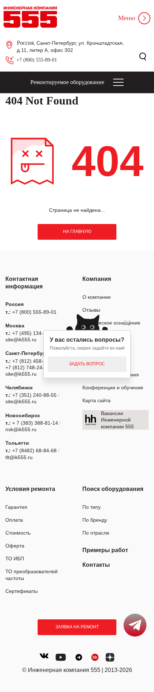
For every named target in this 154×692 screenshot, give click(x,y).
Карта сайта (96, 400)
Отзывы (91, 310)
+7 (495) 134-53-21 (34, 333)
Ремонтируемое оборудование (67, 82)
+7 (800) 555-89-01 (36, 60)
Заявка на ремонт (77, 626)
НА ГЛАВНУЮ (77, 231)
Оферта (14, 546)
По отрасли (95, 533)
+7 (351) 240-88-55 (34, 395)
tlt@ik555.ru (19, 457)
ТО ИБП (14, 558)
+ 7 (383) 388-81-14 (35, 423)
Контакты (96, 565)
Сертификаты (21, 591)
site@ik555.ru (21, 339)
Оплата (14, 520)
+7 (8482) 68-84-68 (34, 450)
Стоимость (17, 533)
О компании (96, 297)
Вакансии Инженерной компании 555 (117, 419)
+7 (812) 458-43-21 (34, 361)
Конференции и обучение (112, 387)
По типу (91, 507)
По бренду (94, 520)
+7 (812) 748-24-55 (27, 367)
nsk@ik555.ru (21, 429)
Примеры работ (105, 550)
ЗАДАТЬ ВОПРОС (87, 363)
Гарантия (16, 507)
